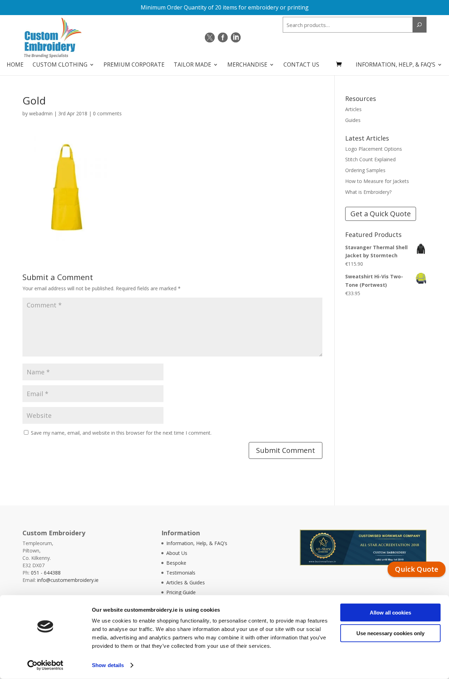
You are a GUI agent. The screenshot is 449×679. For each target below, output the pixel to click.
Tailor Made (192, 65)
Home (15, 65)
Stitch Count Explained (370, 159)
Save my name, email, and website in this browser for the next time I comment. (121, 432)
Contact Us (301, 65)
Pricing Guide (181, 592)
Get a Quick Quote (380, 213)
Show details (108, 665)
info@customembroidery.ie (68, 580)
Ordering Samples (365, 170)
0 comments (107, 113)
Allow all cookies (390, 613)
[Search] (420, 25)
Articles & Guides (185, 582)
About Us (176, 553)
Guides (353, 120)
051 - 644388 (46, 572)
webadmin (41, 113)
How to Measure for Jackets (377, 181)
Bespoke (176, 562)
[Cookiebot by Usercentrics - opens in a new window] (45, 665)
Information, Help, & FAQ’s (395, 65)
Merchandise (247, 65)
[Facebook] (223, 37)
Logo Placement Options (373, 148)
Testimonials (180, 572)
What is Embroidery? (368, 192)
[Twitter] (210, 37)
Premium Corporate (134, 65)
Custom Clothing (60, 65)
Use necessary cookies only (390, 633)
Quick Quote (416, 569)
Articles (353, 109)
